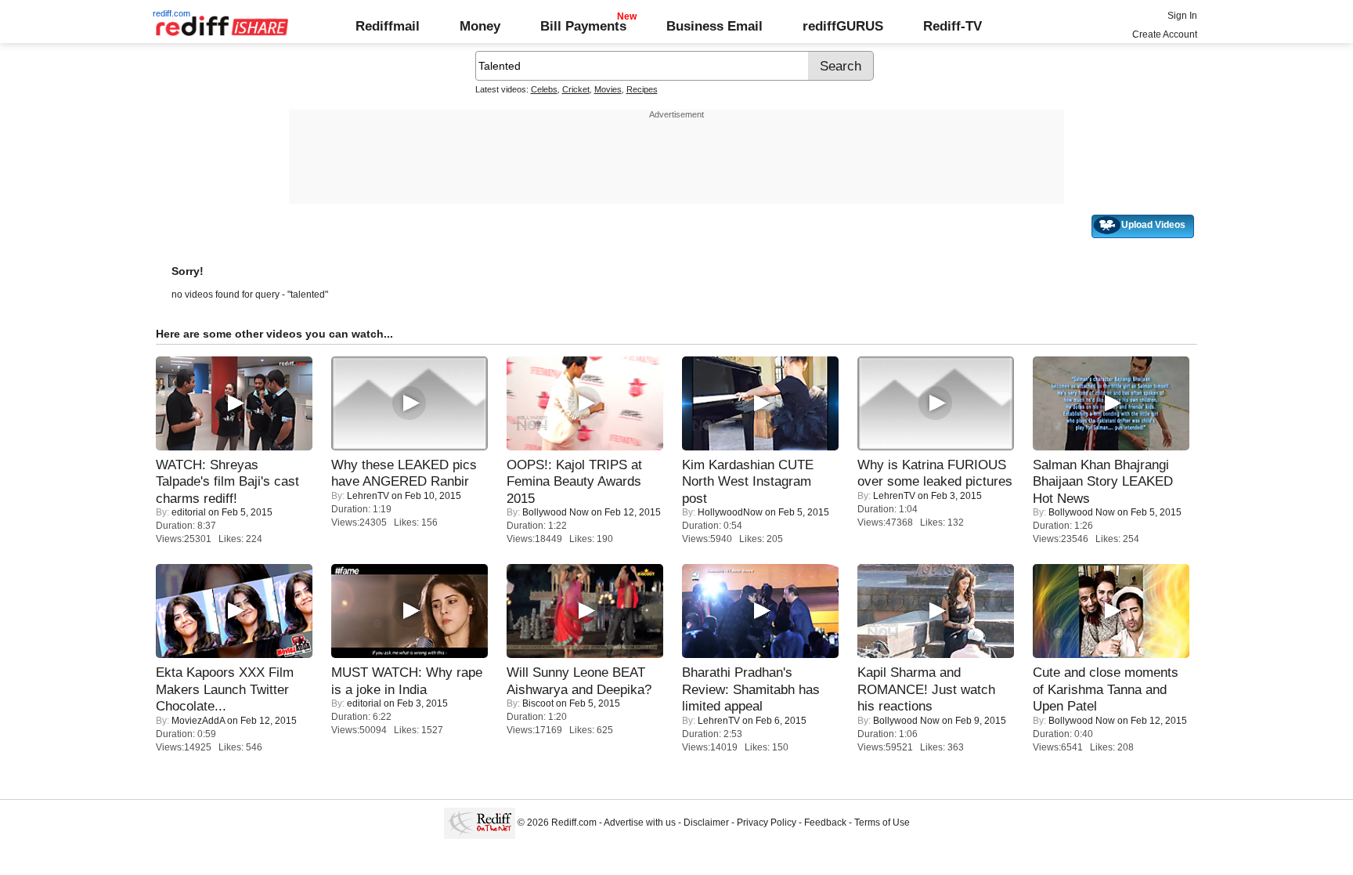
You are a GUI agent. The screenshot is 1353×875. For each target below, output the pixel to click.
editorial (188, 512)
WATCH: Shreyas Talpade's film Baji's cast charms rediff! (227, 481)
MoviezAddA (198, 720)
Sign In (1182, 15)
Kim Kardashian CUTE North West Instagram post (748, 481)
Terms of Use (882, 822)
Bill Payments (583, 26)
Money (480, 26)
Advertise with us (640, 822)
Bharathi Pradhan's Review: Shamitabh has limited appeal (751, 689)
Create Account (1164, 34)
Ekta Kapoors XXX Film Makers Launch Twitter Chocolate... (225, 689)
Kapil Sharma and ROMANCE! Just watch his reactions (926, 689)
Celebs (544, 89)
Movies (608, 89)
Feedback (825, 822)
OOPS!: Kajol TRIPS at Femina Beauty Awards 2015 (574, 481)
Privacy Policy (766, 822)
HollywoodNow (730, 512)
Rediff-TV (952, 26)
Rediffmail (387, 26)
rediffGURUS (843, 26)
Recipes (642, 89)
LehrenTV (368, 495)
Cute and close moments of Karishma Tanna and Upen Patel (1105, 689)
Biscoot (538, 703)
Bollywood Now (555, 512)
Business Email (714, 26)
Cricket (576, 89)
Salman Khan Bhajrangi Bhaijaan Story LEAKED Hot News (1103, 481)
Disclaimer (706, 822)
